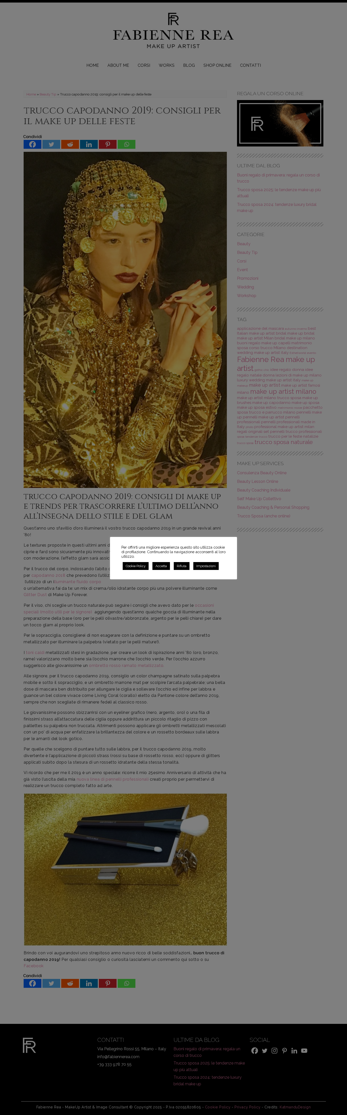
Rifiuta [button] (181, 566)
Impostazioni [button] (206, 566)
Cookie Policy (136, 566)
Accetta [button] (161, 566)
